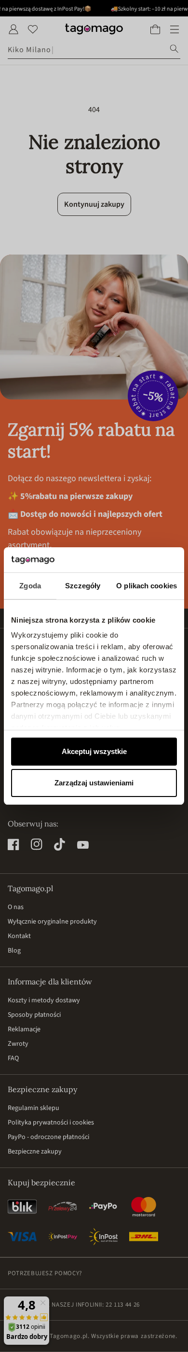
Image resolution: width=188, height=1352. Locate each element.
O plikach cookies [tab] (146, 586)
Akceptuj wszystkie (94, 751)
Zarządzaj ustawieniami (94, 783)
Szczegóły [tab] (82, 586)
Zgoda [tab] (30, 586)
